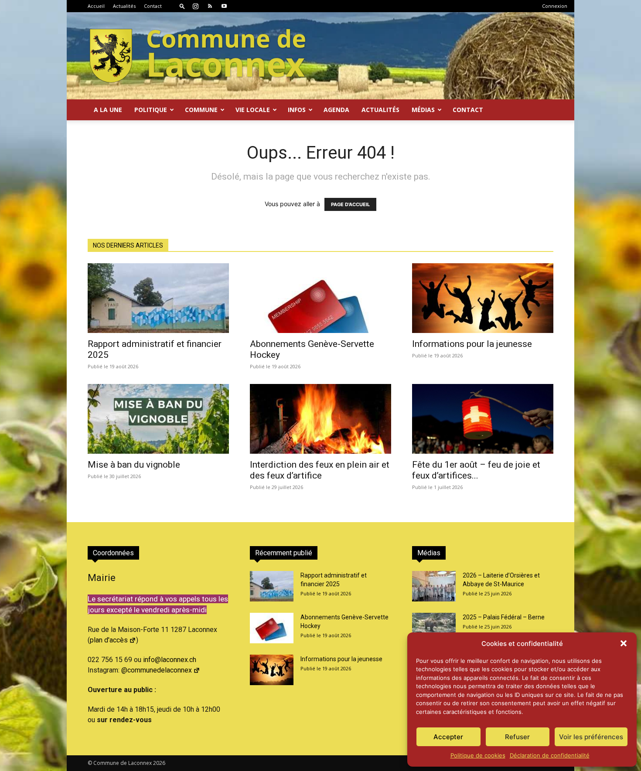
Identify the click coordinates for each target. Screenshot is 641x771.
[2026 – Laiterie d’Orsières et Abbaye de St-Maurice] (434, 586)
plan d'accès (109, 640)
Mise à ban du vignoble (134, 464)
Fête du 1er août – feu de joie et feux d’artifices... (476, 470)
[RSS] (209, 6)
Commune (201, 109)
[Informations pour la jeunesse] (482, 298)
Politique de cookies (477, 755)
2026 (159, 763)
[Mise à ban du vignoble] (158, 419)
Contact (153, 6)
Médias (423, 109)
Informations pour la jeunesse (472, 344)
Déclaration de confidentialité (550, 755)
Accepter (448, 737)
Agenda (336, 109)
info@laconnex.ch (169, 660)
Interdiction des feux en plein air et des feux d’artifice (319, 470)
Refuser (517, 737)
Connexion (554, 6)
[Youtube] (224, 6)
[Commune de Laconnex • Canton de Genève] (197, 55)
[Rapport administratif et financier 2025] (158, 298)
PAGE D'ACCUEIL (350, 204)
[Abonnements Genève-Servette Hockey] (320, 298)
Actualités (124, 6)
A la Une (108, 109)
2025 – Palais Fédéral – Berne (504, 617)
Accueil (96, 6)
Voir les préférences (591, 737)
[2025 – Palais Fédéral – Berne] (434, 628)
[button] (623, 643)
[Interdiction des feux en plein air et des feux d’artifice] (320, 419)
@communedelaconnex (156, 670)
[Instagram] (195, 6)
